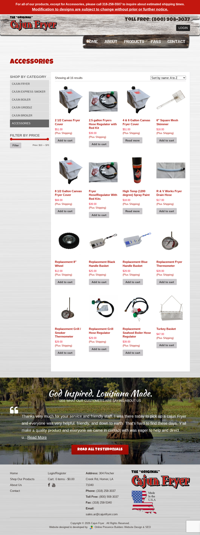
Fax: (89, 502)
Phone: (91, 490)
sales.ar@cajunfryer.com (102, 514)
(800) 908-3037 (109, 496)
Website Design (133, 527)
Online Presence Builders (108, 527)
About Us (16, 485)
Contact (176, 42)
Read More (37, 437)
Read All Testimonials (100, 450)
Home (92, 42)
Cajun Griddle (22, 107)
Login (183, 27)
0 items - (64, 479)
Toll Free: (92, 496)
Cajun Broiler (22, 115)
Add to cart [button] (65, 140)
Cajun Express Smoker (28, 91)
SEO (148, 527)
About (110, 42)
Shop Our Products (22, 479)
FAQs (156, 42)
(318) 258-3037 (106, 490)
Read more (132, 140)
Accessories (21, 123)
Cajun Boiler (21, 99)
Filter (15, 145)
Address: (92, 473)
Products (134, 42)
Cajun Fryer (21, 83)
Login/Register (57, 473)
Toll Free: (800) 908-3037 (157, 19)
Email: (90, 508)
